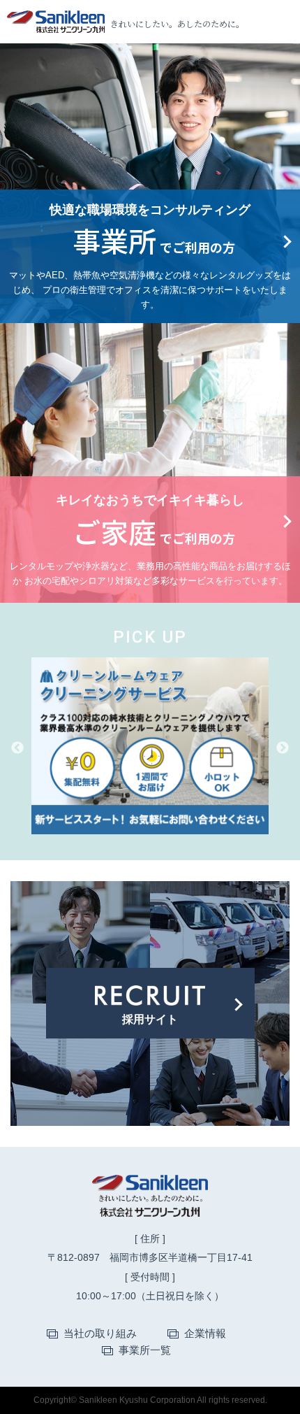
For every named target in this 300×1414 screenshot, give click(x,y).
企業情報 (205, 1333)
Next (283, 748)
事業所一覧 (145, 1350)
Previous (17, 748)
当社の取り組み (100, 1333)
